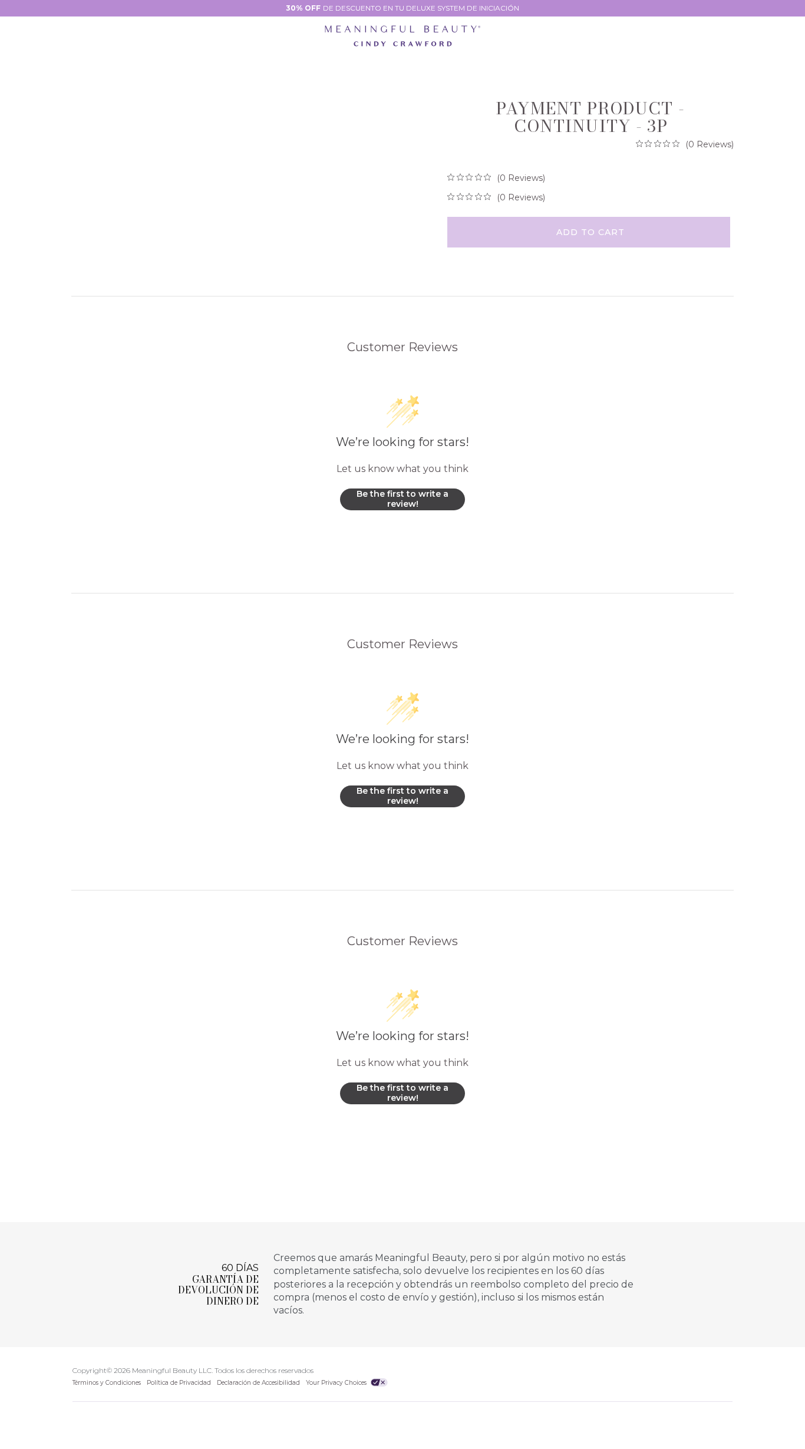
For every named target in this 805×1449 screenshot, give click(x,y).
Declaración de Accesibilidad (258, 1383)
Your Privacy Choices (337, 1383)
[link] (685, 144)
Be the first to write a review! (402, 499)
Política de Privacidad (179, 1383)
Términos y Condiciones (106, 1383)
